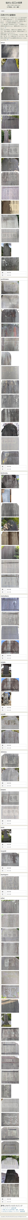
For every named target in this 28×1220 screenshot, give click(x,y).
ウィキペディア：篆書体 (9, 1208)
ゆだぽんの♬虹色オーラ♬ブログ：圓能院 (13, 1211)
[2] (7, 39)
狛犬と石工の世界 (14, 4)
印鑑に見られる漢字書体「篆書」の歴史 (12, 1209)
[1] (5, 27)
